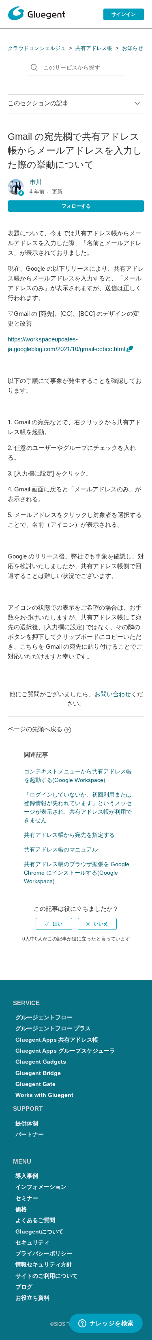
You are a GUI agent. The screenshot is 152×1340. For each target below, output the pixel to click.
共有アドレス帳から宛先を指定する (69, 835)
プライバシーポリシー (43, 1254)
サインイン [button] (123, 14)
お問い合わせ (112, 694)
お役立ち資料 (32, 1298)
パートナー (29, 1135)
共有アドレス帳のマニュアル (61, 849)
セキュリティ (32, 1243)
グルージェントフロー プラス (53, 1028)
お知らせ (132, 48)
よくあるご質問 (35, 1220)
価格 (21, 1209)
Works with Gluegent (44, 1095)
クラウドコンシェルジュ (37, 48)
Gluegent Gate (35, 1084)
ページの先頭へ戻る (35, 728)
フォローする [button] (76, 206)
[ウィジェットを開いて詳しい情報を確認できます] (106, 1324)
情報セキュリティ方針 (43, 1265)
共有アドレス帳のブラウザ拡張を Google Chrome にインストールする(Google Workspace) (76, 872)
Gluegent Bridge (38, 1073)
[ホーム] (36, 15)
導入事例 (26, 1176)
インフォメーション (40, 1187)
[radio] (54, 924)
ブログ (23, 1287)
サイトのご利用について (46, 1276)
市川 (36, 181)
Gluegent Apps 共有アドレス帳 (56, 1040)
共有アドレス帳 (93, 48)
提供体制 (26, 1124)
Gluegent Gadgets (40, 1062)
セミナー (26, 1198)
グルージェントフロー (43, 1017)
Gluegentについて (39, 1232)
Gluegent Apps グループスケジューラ (65, 1051)
